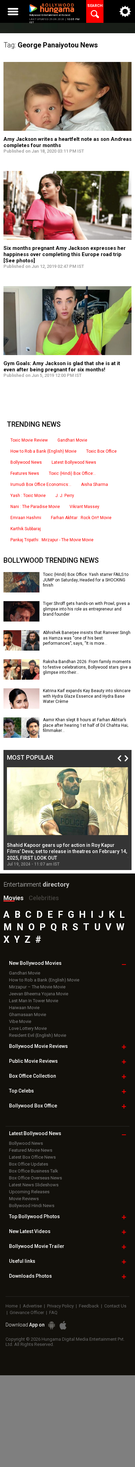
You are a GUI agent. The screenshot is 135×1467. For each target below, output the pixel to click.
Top (21, 1091)
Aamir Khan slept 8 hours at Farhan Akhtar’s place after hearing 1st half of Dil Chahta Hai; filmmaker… (85, 725)
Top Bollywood (34, 1216)
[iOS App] (63, 1325)
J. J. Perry (64, 495)
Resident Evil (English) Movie (37, 1035)
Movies (13, 898)
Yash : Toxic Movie (28, 495)
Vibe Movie (20, 1021)
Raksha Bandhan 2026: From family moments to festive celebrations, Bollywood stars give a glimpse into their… (87, 667)
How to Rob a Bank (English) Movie (43, 451)
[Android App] (51, 1325)
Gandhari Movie (72, 440)
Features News (24, 473)
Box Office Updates (28, 1164)
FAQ (53, 1312)
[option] (67, 817)
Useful (22, 1261)
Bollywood (36, 1246)
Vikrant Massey (84, 506)
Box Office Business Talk (33, 1171)
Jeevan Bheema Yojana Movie (38, 993)
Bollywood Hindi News (31, 1205)
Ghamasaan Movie (27, 1014)
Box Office (32, 1076)
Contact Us (115, 1305)
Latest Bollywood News (74, 462)
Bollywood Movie (38, 1046)
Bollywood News (26, 462)
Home (12, 1305)
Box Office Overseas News (35, 1177)
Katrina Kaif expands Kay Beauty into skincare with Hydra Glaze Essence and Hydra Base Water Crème (86, 696)
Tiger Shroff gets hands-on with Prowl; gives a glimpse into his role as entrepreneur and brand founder (86, 609)
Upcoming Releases (29, 1191)
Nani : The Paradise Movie (35, 506)
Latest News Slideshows (33, 1184)
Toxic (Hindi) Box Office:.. (72, 473)
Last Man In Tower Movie (33, 1000)
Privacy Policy (60, 1305)
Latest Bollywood (35, 1133)
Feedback (89, 1305)
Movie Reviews (24, 1198)
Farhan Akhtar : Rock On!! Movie (81, 517)
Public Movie (33, 1061)
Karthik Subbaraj (25, 528)
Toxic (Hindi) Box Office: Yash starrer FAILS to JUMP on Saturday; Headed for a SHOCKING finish (85, 580)
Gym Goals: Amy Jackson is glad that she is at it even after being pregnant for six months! (61, 366)
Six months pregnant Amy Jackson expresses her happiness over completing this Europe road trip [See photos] (64, 254)
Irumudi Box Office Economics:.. (40, 484)
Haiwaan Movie (24, 1007)
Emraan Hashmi (25, 517)
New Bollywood (35, 963)
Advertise (32, 1305)
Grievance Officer (27, 1312)
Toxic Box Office (101, 451)
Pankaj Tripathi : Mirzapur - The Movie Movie (51, 539)
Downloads (30, 1276)
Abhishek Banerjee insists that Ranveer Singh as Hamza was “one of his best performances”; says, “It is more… (86, 638)
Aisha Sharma (94, 484)
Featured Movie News (30, 1150)
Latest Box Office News (32, 1157)
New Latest (30, 1231)
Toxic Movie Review (29, 440)
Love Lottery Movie (28, 1028)
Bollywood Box (33, 1105)
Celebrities (44, 898)
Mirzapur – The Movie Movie (37, 986)
